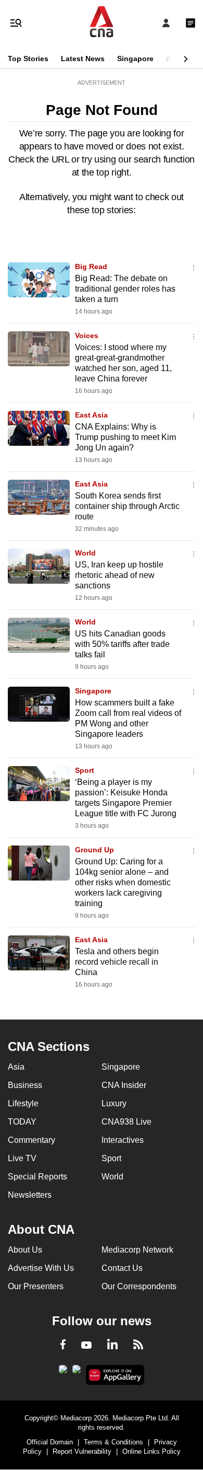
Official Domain (50, 1442)
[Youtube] (86, 1345)
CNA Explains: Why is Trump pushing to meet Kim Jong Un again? (125, 437)
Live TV (22, 1158)
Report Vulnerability (82, 1451)
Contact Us (122, 1268)
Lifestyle (23, 1103)
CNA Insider (124, 1085)
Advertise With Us (41, 1268)
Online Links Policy (151, 1451)
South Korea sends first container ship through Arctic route (127, 506)
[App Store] (76, 1372)
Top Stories (28, 58)
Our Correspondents (139, 1286)
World (85, 553)
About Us (25, 1249)
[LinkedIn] (112, 1346)
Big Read (91, 266)
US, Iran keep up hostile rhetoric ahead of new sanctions (119, 575)
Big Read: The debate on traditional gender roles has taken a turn (125, 289)
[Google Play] (63, 1372)
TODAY (22, 1121)
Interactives (123, 1140)
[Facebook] (63, 1346)
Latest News (83, 58)
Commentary (31, 1140)
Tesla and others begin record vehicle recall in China (117, 962)
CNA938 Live (126, 1121)
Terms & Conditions (113, 1442)
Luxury (114, 1103)
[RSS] (138, 1346)
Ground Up (94, 850)
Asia (174, 58)
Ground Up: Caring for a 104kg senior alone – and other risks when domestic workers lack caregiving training (123, 882)
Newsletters (30, 1194)
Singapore (135, 58)
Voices (86, 335)
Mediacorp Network (137, 1249)
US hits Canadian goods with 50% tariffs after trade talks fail (122, 644)
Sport (84, 770)
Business (25, 1085)
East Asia (91, 415)
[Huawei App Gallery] (115, 1375)
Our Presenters (36, 1286)
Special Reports (37, 1176)
